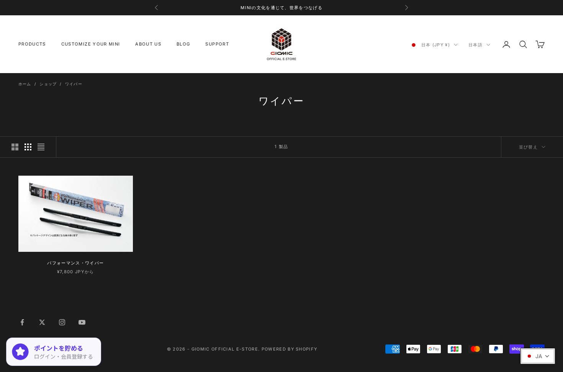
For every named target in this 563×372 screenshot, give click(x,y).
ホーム (24, 84)
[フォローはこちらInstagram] (62, 322)
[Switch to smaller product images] (28, 147)
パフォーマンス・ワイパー (75, 263)
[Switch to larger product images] (14, 147)
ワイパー (73, 84)
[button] (537, 356)
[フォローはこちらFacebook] (22, 322)
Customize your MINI (90, 44)
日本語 (475, 44)
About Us (148, 44)
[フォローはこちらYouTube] (82, 322)
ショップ (48, 84)
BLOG (183, 44)
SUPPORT (217, 44)
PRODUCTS (32, 44)
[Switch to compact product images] (41, 147)
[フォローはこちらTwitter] (42, 322)
